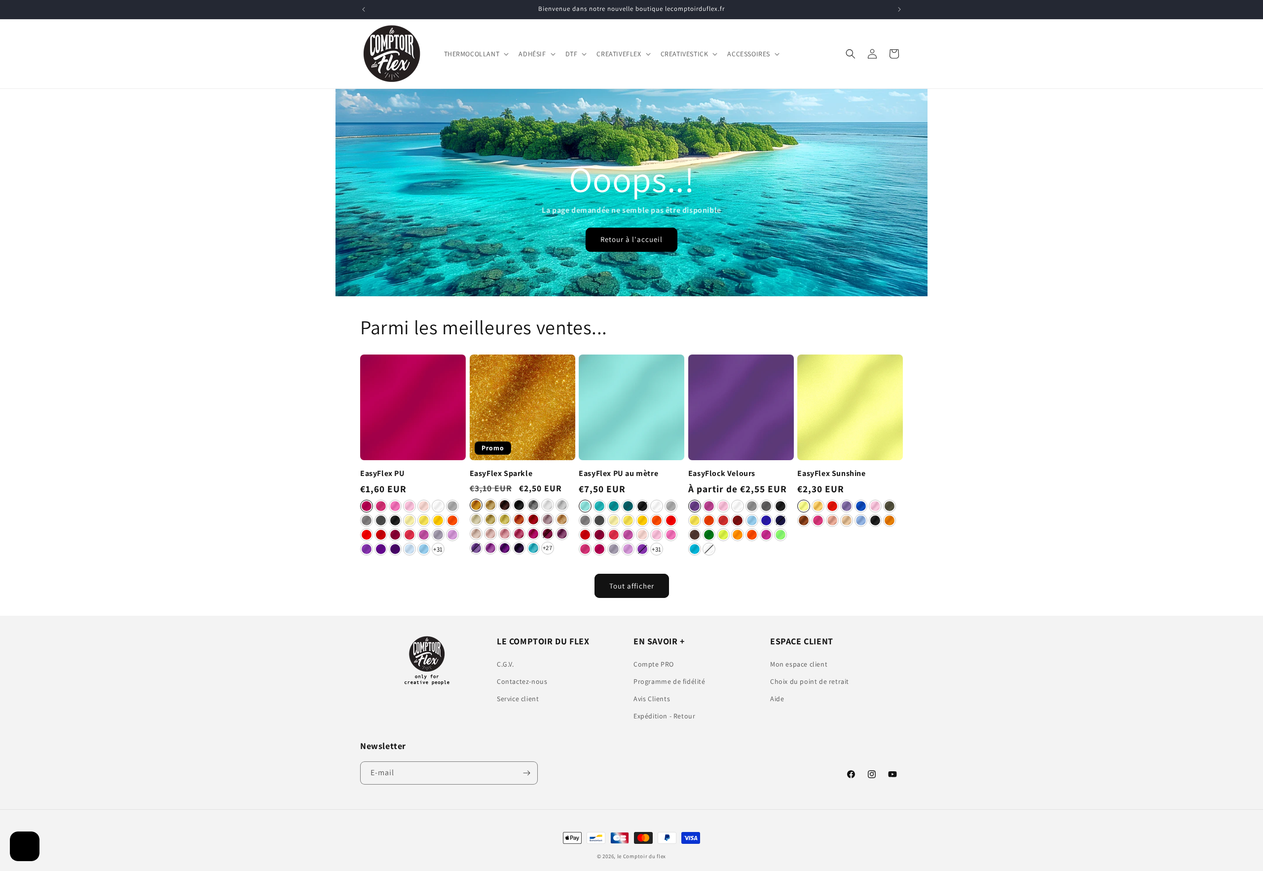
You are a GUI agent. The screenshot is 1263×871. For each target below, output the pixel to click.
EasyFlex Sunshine (831, 473)
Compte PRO (653, 664)
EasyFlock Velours (721, 473)
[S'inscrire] (526, 773)
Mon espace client (798, 664)
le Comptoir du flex (641, 856)
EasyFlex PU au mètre (618, 473)
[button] (475, 53)
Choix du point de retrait (809, 681)
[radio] (366, 506)
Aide (777, 698)
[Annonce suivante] (899, 9)
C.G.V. (505, 664)
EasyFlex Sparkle (501, 473)
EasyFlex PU (382, 473)
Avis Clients (651, 698)
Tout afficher (631, 586)
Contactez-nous (522, 681)
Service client (518, 698)
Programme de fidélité (669, 681)
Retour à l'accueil (631, 239)
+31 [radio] (438, 549)
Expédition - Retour (664, 716)
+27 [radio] (548, 548)
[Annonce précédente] (363, 9)
